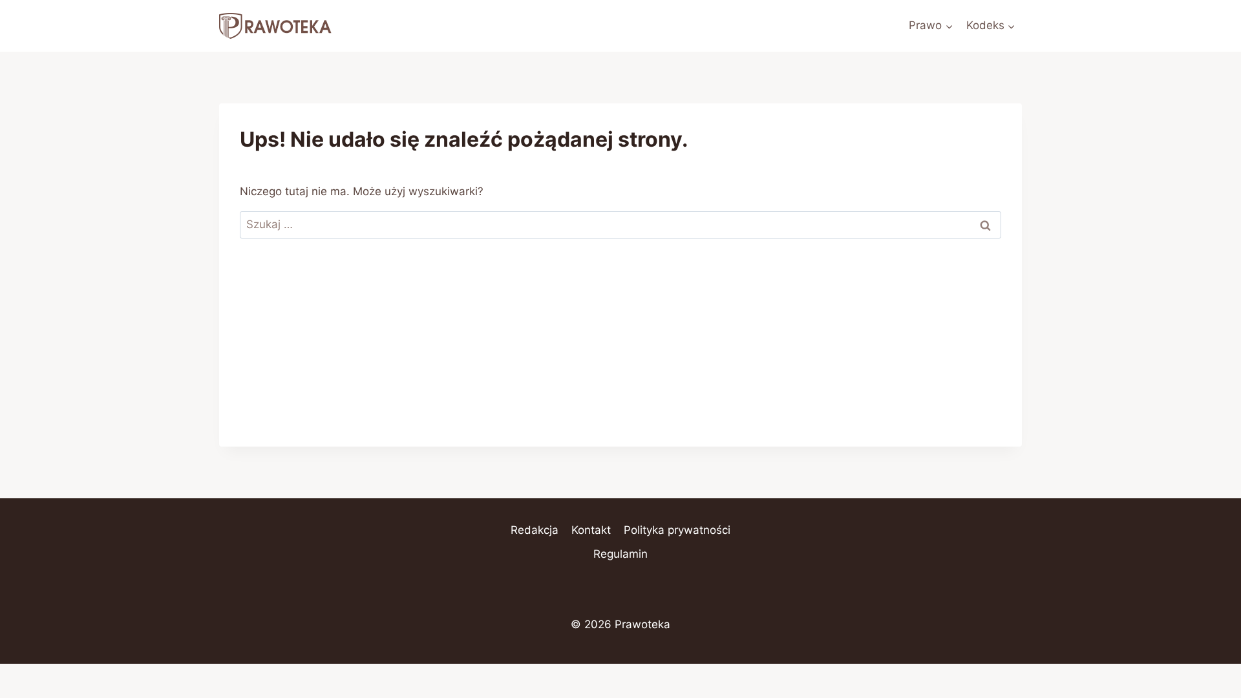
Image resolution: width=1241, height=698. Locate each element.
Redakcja (534, 530)
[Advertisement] (620, 356)
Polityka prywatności (677, 530)
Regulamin (620, 553)
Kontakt (591, 530)
